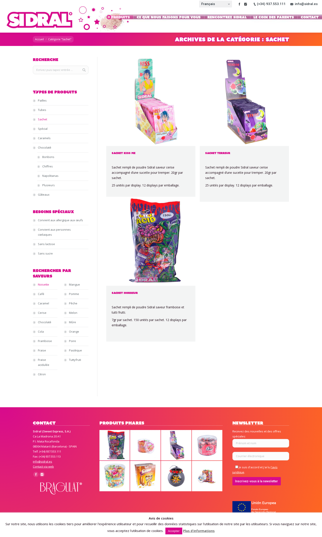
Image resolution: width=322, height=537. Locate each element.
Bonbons (48, 157)
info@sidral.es (306, 4)
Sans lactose (46, 244)
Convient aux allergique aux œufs (60, 220)
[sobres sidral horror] (114, 445)
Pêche (73, 303)
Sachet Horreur (125, 293)
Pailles (42, 100)
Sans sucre (45, 253)
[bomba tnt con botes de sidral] (176, 476)
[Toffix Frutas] (207, 476)
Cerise (42, 313)
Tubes (42, 110)
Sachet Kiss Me (123, 153)
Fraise (42, 350)
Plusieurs (48, 185)
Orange (74, 331)
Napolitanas (50, 176)
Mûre (72, 322)
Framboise (45, 341)
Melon (73, 313)
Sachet (42, 119)
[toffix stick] (145, 445)
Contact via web (43, 467)
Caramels (44, 138)
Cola (41, 331)
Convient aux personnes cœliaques (54, 232)
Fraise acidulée (43, 362)
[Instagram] (245, 4)
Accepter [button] (174, 531)
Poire (72, 341)
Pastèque (75, 350)
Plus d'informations (199, 530)
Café (41, 294)
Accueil (39, 39)
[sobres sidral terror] (176, 445)
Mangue (74, 284)
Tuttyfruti (75, 360)
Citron (42, 374)
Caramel (43, 303)
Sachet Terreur (217, 153)
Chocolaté (44, 147)
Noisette (43, 284)
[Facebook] (239, 4)
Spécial (43, 129)
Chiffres (47, 166)
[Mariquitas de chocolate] (207, 445)
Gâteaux (44, 195)
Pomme (74, 294)
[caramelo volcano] (145, 476)
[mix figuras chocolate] (114, 476)
